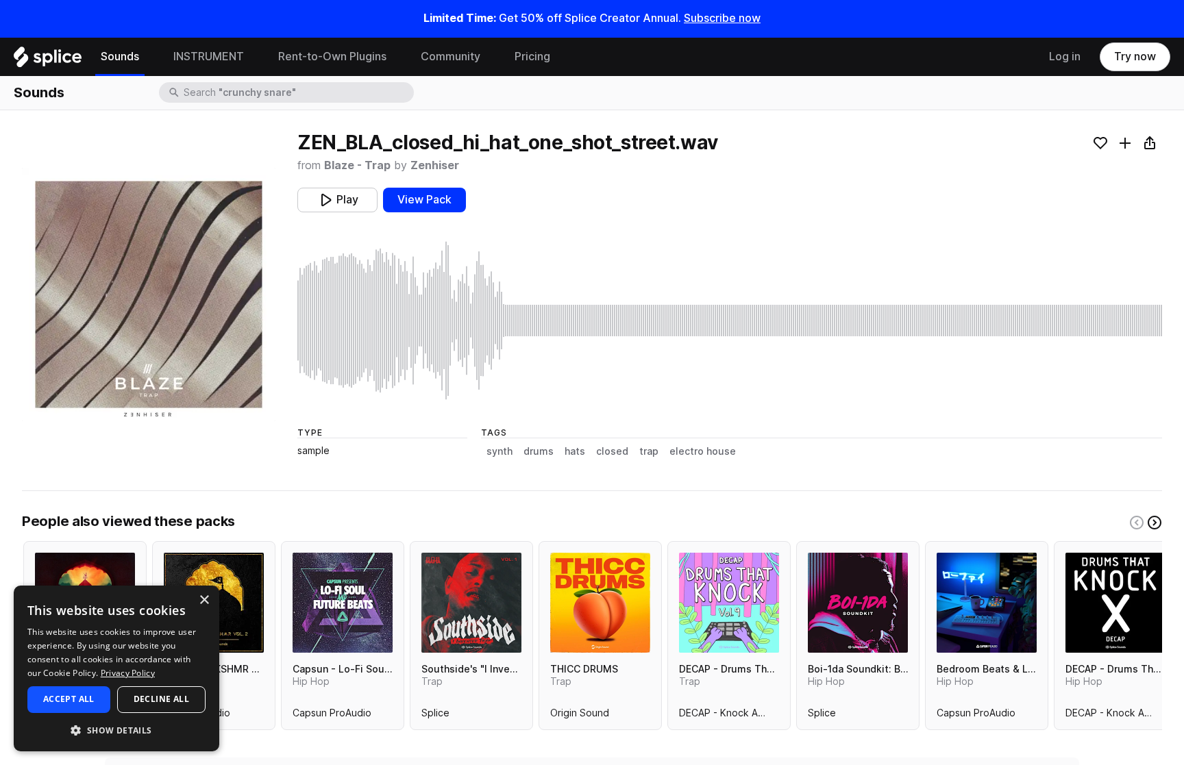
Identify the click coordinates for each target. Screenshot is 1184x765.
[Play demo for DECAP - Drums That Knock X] (1115, 603)
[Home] (48, 60)
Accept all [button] (69, 699)
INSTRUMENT (208, 56)
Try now (1135, 56)
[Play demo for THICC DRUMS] (600, 603)
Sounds (120, 56)
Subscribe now (722, 18)
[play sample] (729, 320)
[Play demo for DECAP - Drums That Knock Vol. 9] (729, 603)
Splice (435, 715)
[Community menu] (490, 57)
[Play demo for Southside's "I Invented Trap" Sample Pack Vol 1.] (471, 603)
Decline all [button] (161, 699)
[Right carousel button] (1154, 522)
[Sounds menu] (149, 57)
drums (538, 451)
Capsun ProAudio (332, 715)
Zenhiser (434, 165)
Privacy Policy (128, 673)
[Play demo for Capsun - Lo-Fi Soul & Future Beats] (342, 603)
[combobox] (297, 92)
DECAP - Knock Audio (728, 715)
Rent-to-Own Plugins (332, 56)
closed (612, 451)
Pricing (532, 56)
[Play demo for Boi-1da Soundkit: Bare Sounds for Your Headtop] (858, 603)
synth (499, 451)
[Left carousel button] (1137, 522)
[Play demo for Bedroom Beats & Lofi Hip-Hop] (987, 603)
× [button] (204, 600)
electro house (702, 451)
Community (450, 56)
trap (648, 451)
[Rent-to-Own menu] (397, 57)
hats (575, 451)
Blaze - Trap (357, 165)
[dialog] (116, 668)
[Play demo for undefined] (149, 294)
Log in (1065, 56)
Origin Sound (579, 715)
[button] (116, 730)
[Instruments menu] (254, 57)
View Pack (424, 199)
